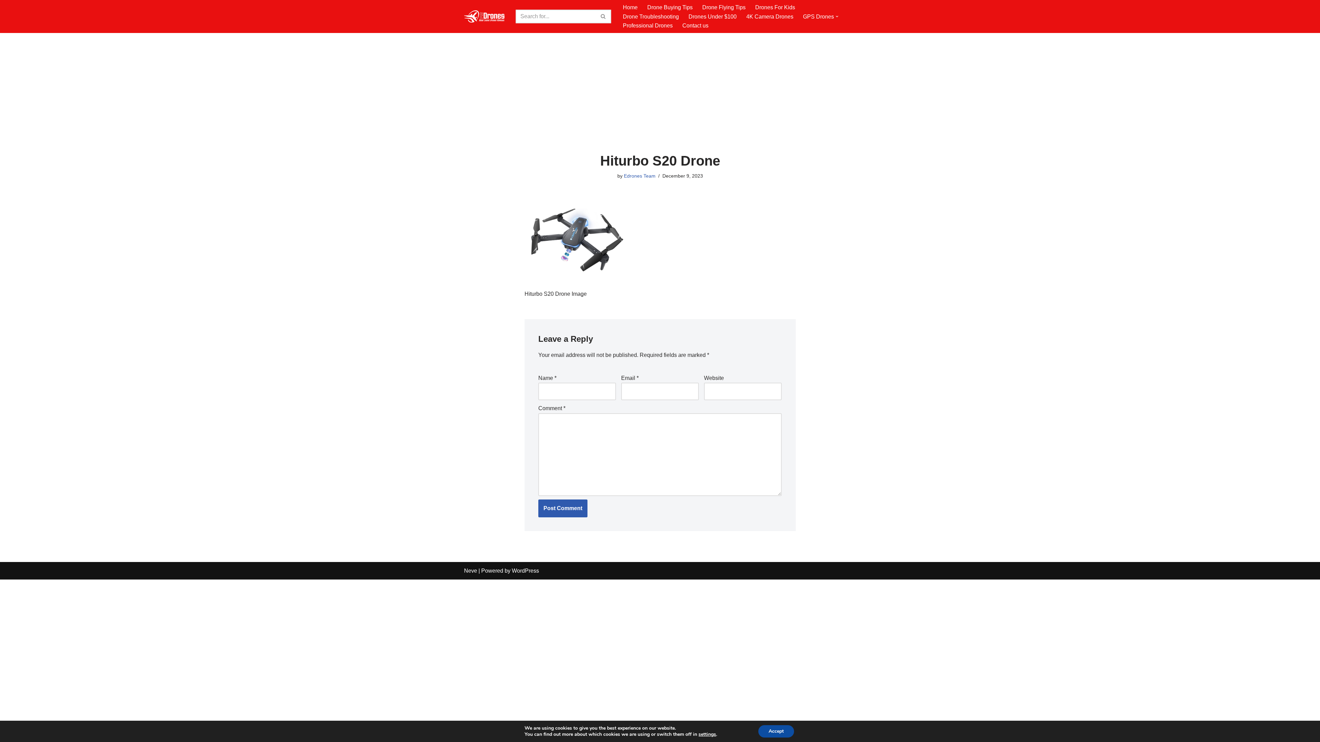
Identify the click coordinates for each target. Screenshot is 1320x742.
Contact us (695, 26)
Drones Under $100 (713, 17)
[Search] (603, 16)
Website (714, 378)
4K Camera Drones (769, 17)
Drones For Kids (775, 7)
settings (707, 734)
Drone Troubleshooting (651, 17)
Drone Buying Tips (670, 7)
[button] (837, 16)
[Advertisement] (660, 102)
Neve (470, 571)
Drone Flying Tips (724, 7)
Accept (776, 731)
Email (630, 378)
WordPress (525, 571)
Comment (551, 408)
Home (630, 7)
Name (547, 378)
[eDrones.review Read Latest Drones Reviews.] (484, 16)
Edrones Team (640, 176)
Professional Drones (648, 26)
